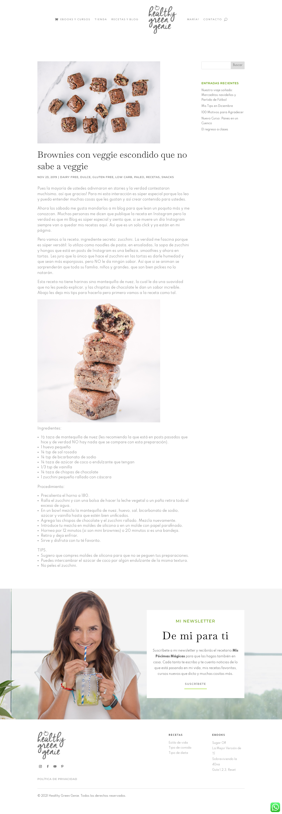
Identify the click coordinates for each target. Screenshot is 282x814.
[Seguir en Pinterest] (62, 766)
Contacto (212, 19)
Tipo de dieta (178, 753)
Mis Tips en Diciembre (217, 106)
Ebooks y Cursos (75, 19)
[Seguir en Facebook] (47, 766)
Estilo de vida (178, 742)
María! (193, 19)
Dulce (85, 177)
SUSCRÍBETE (195, 684)
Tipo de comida (180, 747)
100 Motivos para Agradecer (222, 112)
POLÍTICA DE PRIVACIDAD (57, 779)
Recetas (153, 177)
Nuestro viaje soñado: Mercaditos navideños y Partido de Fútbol (218, 95)
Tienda (101, 19)
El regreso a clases (214, 129)
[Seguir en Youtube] (55, 766)
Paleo (139, 177)
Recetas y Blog (125, 19)
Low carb (123, 177)
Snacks (168, 177)
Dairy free (69, 177)
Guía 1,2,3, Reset (224, 770)
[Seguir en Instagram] (40, 766)
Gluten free (103, 177)
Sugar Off (219, 743)
